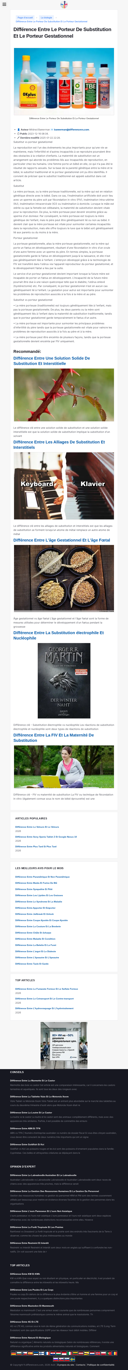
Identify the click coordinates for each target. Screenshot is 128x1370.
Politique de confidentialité (100, 1364)
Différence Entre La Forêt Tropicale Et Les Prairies (36, 1227)
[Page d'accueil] (64, 4)
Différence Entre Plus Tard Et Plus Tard (36, 846)
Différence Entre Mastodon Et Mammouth (32, 1306)
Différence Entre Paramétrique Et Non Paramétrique (42, 877)
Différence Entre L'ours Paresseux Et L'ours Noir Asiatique (41, 1211)
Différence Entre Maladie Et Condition (35, 939)
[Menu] (4, 4)
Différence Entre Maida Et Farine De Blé (36, 883)
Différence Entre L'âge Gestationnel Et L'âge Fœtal (61, 540)
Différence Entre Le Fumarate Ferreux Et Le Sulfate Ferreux (46, 989)
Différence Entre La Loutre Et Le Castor (31, 1112)
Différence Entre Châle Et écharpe (33, 932)
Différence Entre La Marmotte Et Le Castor (32, 1080)
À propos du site (65, 1364)
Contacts (80, 1364)
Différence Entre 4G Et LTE (24, 1322)
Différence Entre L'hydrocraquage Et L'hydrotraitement (44, 1008)
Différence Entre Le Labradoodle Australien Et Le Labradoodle (43, 1175)
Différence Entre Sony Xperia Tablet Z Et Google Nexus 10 (46, 837)
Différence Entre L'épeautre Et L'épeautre (37, 957)
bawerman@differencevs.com (71, 129)
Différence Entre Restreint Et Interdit (29, 1243)
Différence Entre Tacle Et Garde (32, 964)
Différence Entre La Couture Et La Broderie (38, 926)
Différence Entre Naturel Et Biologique (30, 1337)
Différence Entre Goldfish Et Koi (27, 1144)
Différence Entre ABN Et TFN (25, 1128)
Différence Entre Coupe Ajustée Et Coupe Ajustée (41, 920)
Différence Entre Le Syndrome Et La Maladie (38, 901)
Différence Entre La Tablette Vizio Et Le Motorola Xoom (39, 1096)
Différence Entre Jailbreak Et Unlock (34, 914)
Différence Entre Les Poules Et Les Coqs (31, 1290)
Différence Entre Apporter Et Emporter (35, 908)
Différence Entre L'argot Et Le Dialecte (35, 951)
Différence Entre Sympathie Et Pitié (33, 889)
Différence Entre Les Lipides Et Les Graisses (39, 895)
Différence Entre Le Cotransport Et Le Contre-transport (44, 998)
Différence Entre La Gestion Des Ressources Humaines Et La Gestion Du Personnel (54, 1191)
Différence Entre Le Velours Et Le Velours (37, 827)
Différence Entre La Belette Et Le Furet (35, 945)
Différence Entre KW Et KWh (25, 1274)
